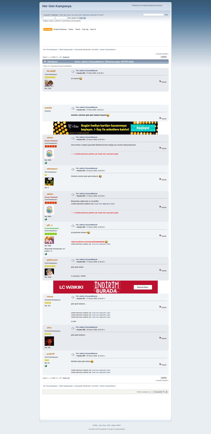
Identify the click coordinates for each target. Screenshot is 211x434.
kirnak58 (51, 71)
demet (50, 296)
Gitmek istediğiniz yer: (144, 392)
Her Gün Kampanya (56, 6)
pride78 (50, 354)
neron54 (94, 49)
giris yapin (114, 154)
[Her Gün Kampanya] (46, 163)
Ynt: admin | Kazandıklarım (86, 71)
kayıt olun (78, 15)
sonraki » (165, 54)
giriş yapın (67, 15)
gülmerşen (52, 260)
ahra (49, 327)
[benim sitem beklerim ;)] (46, 366)
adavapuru (52, 168)
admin (50, 137)
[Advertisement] (105, 39)
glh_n (50, 225)
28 (60, 57)
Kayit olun (102, 154)
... (50, 57)
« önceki (158, 54)
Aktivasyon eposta (89, 15)
